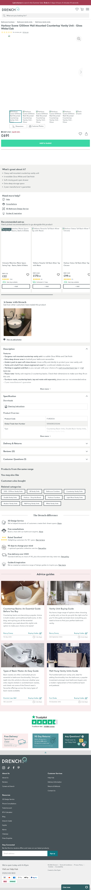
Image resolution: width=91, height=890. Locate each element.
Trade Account (7, 808)
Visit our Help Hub (10, 869)
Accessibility (59, 867)
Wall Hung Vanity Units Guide (63, 670)
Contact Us (51, 791)
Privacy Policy (78, 865)
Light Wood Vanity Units (75, 497)
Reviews (7, 451)
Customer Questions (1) (14, 459)
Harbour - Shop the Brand (32, 497)
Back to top (45, 752)
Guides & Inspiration (14, 213)
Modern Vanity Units (10, 503)
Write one (25, 32)
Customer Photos (38, 126)
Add (22, 286)
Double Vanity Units (10, 497)
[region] (45, 261)
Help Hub (51, 778)
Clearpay (5, 834)
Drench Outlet (7, 821)
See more (62, 565)
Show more (44, 389)
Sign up (52, 853)
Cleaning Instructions (16, 406)
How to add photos (14, 339)
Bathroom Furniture (7, 22)
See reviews (40, 540)
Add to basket (53, 143)
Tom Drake (53, 698)
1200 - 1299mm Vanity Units (13, 491)
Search (3, 15)
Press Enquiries (7, 838)
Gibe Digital (57, 870)
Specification (9, 396)
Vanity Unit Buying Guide (61, 608)
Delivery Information (55, 782)
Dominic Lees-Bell (9, 698)
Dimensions (21, 126)
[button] (17, 322)
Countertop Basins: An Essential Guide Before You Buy (22, 610)
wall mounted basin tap (68, 368)
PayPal (4, 825)
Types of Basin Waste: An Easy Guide (21, 670)
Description (9, 348)
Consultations (11, 204)
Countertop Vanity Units (74, 491)
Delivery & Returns (12, 443)
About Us (5, 778)
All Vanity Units (34, 491)
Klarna (4, 830)
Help (8, 199)
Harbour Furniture (54, 497)
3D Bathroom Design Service (17, 208)
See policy (42, 548)
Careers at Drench (8, 786)
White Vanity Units (52, 503)
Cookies (50, 867)
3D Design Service (8, 799)
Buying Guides (35, 633)
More (59, 523)
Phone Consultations (9, 804)
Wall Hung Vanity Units (42, 22)
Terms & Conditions (66, 865)
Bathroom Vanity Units (24, 22)
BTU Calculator (7, 812)
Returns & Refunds (54, 786)
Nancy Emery (8, 633)
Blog (3, 817)
